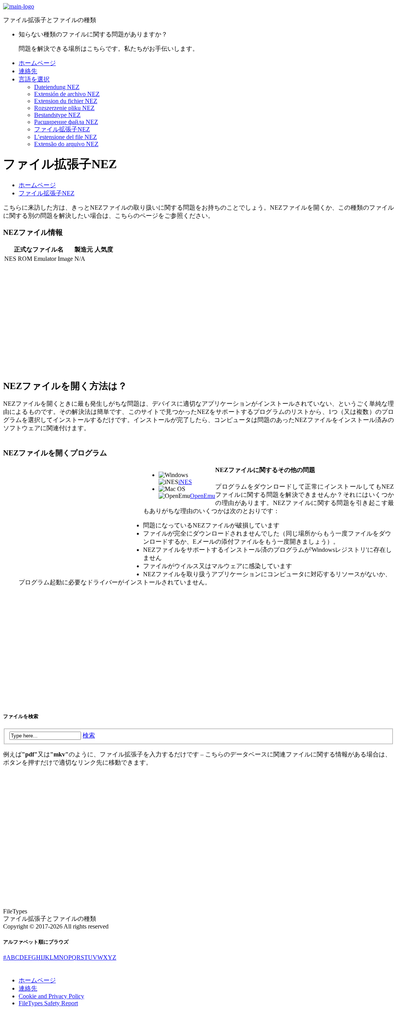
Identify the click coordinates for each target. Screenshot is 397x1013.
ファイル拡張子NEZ (62, 129)
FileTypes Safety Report (48, 1003)
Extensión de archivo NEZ (67, 94)
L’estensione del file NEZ (65, 137)
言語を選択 (34, 79)
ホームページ (37, 63)
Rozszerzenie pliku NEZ (64, 108)
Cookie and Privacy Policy (51, 996)
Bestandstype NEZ (57, 115)
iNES (185, 482)
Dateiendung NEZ (56, 87)
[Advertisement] (198, 318)
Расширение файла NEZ (66, 122)
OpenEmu (202, 496)
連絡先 (28, 71)
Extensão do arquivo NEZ (66, 144)
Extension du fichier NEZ (65, 101)
